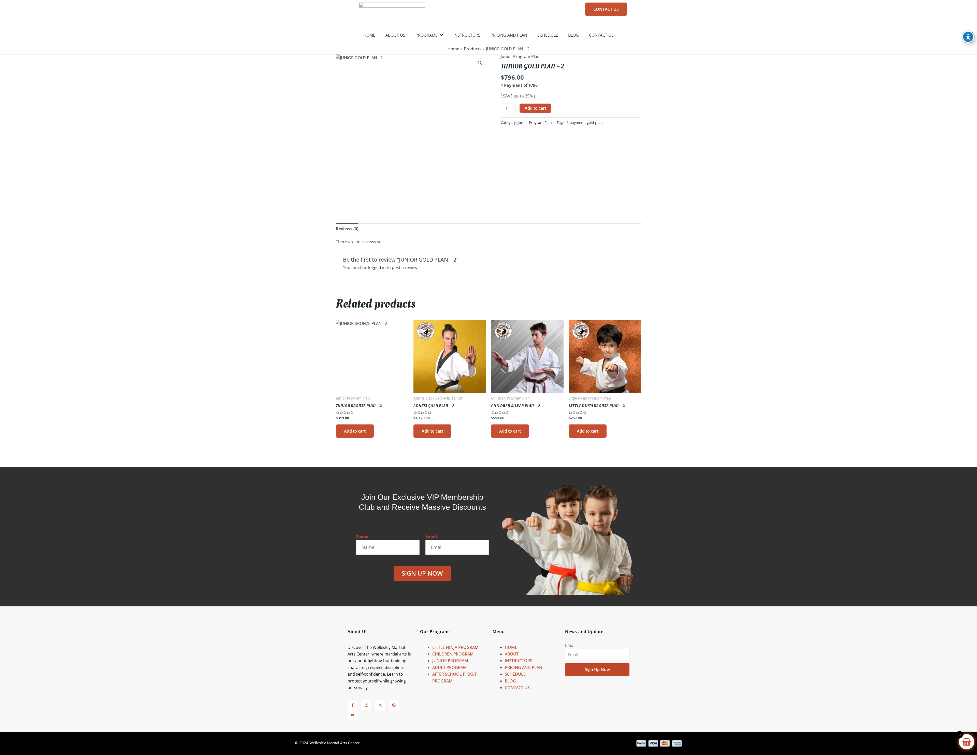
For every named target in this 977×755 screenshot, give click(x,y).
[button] (479, 63)
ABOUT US (395, 35)
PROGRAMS (426, 35)
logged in (377, 267)
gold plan (595, 122)
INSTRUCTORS (466, 35)
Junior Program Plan (520, 56)
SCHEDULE (547, 35)
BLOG (573, 35)
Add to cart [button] (355, 431)
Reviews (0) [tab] (347, 229)
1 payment (576, 122)
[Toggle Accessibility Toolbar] (968, 37)
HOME (369, 35)
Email (431, 536)
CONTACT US (601, 35)
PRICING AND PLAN (509, 35)
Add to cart (535, 108)
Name (362, 536)
